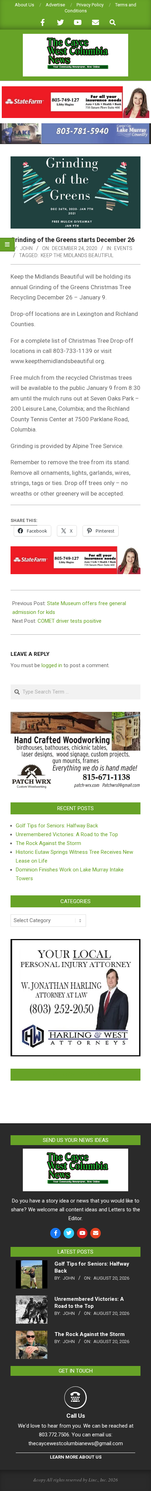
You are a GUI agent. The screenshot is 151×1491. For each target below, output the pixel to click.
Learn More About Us (75, 1457)
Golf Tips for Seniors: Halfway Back (57, 825)
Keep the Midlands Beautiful (77, 255)
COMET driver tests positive (69, 621)
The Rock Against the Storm (48, 843)
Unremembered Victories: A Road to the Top (67, 834)
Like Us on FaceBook (75, 1074)
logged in (51, 665)
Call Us (75, 1415)
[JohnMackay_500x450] (75, 943)
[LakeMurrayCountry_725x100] (75, 126)
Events (123, 248)
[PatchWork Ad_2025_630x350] (75, 716)
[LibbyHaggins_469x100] (75, 89)
